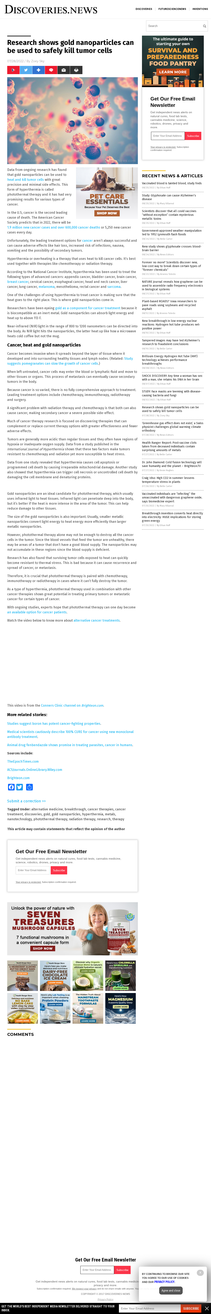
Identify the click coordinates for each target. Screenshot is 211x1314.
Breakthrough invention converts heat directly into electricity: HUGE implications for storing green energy (172, 517)
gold (46, 814)
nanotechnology (19, 819)
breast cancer (17, 282)
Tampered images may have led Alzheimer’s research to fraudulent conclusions (171, 342)
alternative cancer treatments (97, 620)
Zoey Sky (38, 61)
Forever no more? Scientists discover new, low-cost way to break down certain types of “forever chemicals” (171, 266)
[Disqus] (72, 1091)
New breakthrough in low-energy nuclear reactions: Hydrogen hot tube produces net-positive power (171, 324)
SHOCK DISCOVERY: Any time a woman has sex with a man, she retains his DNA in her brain (172, 377)
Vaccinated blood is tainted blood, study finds (172, 183)
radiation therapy (82, 819)
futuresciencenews (172, 9)
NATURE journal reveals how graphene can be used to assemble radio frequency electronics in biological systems (172, 285)
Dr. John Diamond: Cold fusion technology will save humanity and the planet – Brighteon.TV (172, 464)
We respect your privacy (84, 1288)
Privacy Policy (105, 1299)
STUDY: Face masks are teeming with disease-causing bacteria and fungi (171, 393)
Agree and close (171, 1290)
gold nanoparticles (66, 814)
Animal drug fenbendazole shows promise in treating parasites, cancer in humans (69, 745)
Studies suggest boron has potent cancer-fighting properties (53, 724)
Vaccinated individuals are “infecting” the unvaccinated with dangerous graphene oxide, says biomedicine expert (172, 497)
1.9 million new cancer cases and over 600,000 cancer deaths (53, 227)
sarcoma (114, 287)
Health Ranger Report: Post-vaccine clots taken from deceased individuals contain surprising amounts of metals (169, 446)
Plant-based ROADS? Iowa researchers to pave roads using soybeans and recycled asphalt (169, 305)
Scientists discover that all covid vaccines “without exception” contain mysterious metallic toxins (169, 214)
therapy (118, 819)
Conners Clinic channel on (72, 705)
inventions (200, 9)
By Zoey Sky (163, 415)
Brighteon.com (18, 778)
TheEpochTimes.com (23, 761)
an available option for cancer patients (37, 612)
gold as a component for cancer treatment (87, 308)
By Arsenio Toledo (166, 274)
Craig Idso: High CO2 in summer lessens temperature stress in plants (168, 479)
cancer (87, 241)
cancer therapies (101, 809)
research (104, 819)
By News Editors (165, 254)
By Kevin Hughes (165, 470)
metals (110, 814)
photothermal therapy (50, 819)
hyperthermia (92, 814)
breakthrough (75, 809)
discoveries (144, 9)
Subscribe (191, 1308)
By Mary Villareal (165, 203)
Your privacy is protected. (28, 882)
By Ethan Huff (163, 187)
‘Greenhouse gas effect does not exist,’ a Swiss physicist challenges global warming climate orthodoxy (172, 426)
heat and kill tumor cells (25, 180)
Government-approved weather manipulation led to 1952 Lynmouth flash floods (172, 232)
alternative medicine (47, 809)
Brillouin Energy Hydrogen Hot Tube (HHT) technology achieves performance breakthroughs (170, 360)
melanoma (47, 287)
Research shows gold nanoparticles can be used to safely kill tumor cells (170, 409)
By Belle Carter (164, 239)
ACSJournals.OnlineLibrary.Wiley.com (34, 770)
